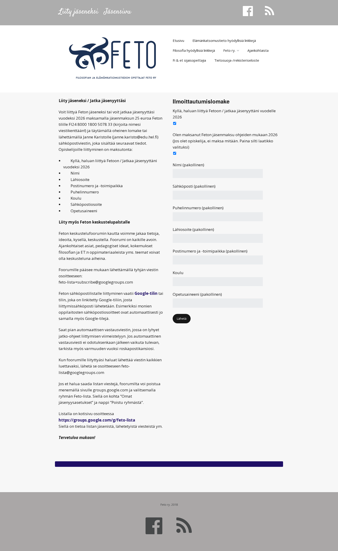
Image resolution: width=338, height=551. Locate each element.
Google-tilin (146, 293)
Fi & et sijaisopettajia (189, 60)
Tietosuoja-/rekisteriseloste (236, 60)
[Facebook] (153, 525)
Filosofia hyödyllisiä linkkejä (194, 50)
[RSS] (184, 525)
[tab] (169, 464)
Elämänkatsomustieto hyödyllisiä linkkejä (224, 40)
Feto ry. (229, 50)
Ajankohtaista (258, 50)
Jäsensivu (117, 11)
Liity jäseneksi (78, 11)
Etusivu (178, 40)
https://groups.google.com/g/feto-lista (97, 420)
